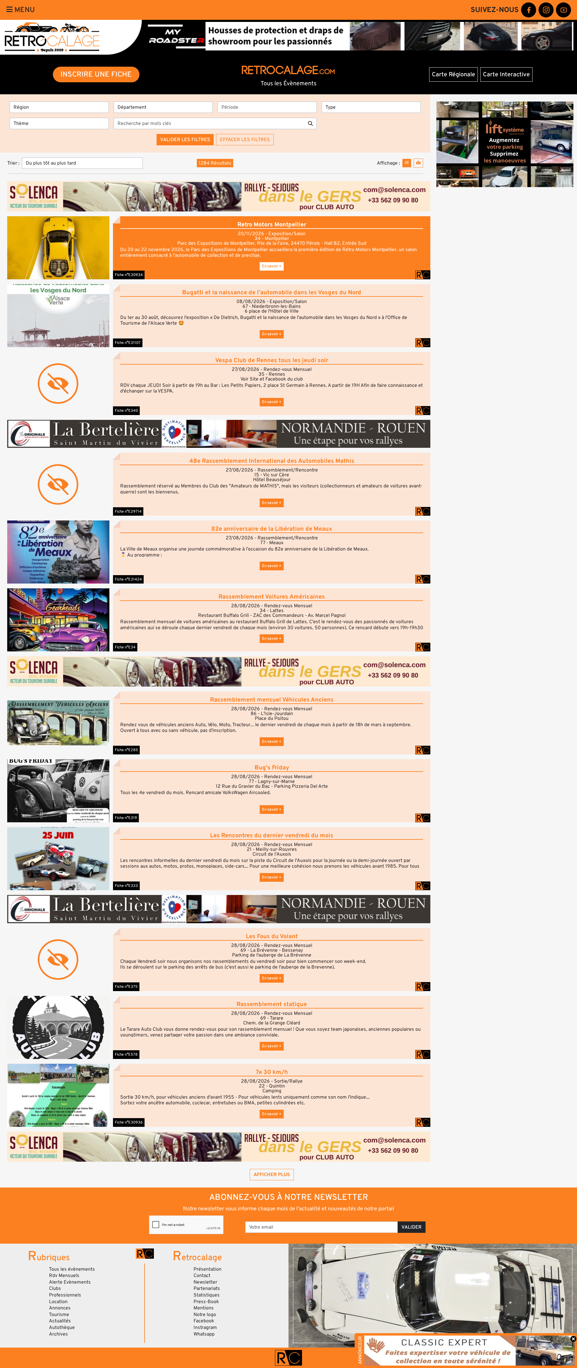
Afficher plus (272, 1174)
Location (58, 1301)
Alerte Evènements (70, 1282)
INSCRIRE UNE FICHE (96, 74)
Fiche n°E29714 (128, 511)
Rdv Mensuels (64, 1275)
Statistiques (207, 1295)
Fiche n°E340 (126, 410)
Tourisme (59, 1314)
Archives (58, 1334)
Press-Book (206, 1301)
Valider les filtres (185, 139)
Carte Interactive (506, 74)
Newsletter (205, 1282)
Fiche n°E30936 (129, 1122)
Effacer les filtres (245, 139)
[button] (58, 247)
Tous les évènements (72, 1269)
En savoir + (271, 266)
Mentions (204, 1308)
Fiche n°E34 (125, 647)
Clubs (55, 1288)
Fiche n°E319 (126, 817)
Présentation (207, 1269)
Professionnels (65, 1295)
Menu (24, 10)
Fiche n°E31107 (128, 342)
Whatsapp (204, 1334)
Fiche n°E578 (126, 1054)
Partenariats (207, 1288)
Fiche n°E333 (126, 885)
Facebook (204, 1321)
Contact (202, 1275)
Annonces (60, 1308)
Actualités (60, 1321)
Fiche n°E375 (126, 986)
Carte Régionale (453, 74)
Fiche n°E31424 (128, 579)
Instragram (205, 1327)
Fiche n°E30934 (129, 275)
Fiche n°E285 (126, 750)
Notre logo (205, 1314)
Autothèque (62, 1327)
